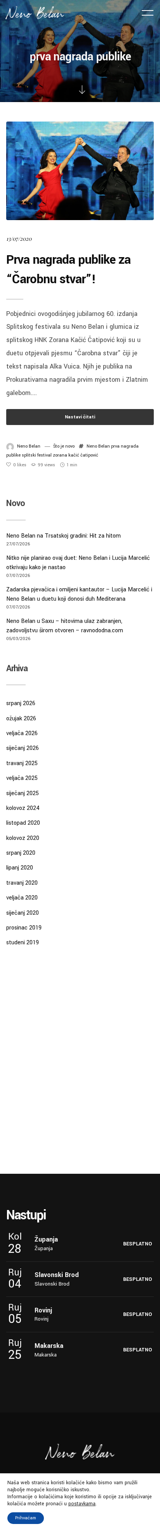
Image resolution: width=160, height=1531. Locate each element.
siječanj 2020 (22, 913)
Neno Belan (28, 446)
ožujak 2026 (21, 718)
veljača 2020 (22, 898)
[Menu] (147, 12)
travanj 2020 (22, 883)
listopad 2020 (23, 823)
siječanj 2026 (22, 748)
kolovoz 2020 (22, 838)
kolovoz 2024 (23, 808)
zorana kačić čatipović (75, 455)
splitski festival (37, 455)
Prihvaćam (25, 1518)
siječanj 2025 (22, 793)
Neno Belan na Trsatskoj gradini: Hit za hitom (63, 536)
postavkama (82, 1503)
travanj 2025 (22, 763)
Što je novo (64, 446)
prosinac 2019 (24, 928)
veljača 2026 (22, 733)
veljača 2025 (22, 778)
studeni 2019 (22, 942)
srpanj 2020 (20, 853)
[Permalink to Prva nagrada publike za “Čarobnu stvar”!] (79, 171)
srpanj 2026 (20, 703)
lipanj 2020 (19, 868)
